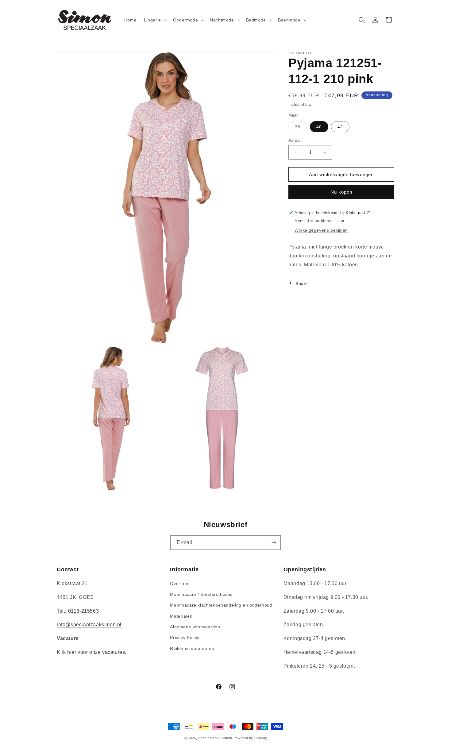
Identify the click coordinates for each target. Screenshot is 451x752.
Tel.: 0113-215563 (78, 611)
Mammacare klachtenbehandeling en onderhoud (221, 605)
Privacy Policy (184, 637)
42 (340, 126)
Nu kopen (341, 192)
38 (301, 128)
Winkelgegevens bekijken (321, 230)
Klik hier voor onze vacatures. (91, 652)
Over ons (179, 583)
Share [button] (301, 283)
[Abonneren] (273, 542)
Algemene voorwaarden (195, 626)
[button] (154, 19)
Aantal (294, 140)
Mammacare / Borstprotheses (201, 594)
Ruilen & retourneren (192, 648)
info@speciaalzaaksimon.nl (89, 624)
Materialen (181, 616)
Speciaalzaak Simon (215, 738)
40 (319, 126)
